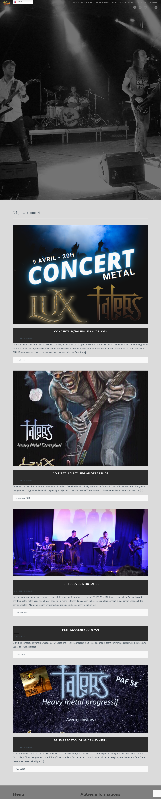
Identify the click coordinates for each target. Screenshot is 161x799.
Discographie (102, 2)
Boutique (117, 2)
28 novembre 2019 (22, 498)
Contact (143, 2)
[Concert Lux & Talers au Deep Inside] (80, 465)
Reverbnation (156, 7)
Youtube (140, 7)
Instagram (150, 7)
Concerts (130, 2)
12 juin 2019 (19, 654)
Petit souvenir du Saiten (80, 584)
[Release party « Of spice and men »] (80, 732)
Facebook (134, 7)
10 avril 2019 (19, 769)
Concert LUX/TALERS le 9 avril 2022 (80, 331)
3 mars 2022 (19, 360)
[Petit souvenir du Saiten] (80, 575)
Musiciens (86, 2)
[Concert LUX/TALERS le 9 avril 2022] (80, 323)
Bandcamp (145, 7)
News (76, 2)
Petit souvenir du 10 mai (80, 630)
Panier (153, 2)
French (19, 1)
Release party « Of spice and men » (80, 740)
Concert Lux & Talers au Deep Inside (80, 473)
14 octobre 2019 (21, 612)
